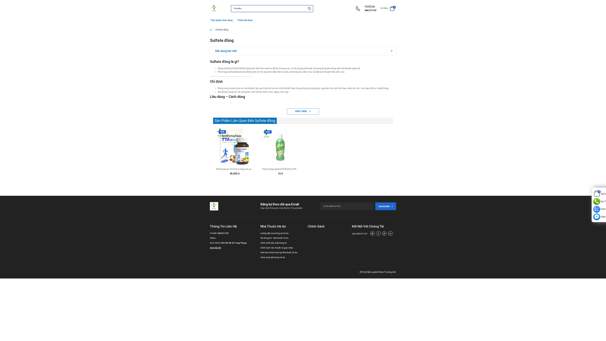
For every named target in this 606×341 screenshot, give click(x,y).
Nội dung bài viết (226, 51)
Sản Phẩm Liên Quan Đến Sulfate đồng (245, 121)
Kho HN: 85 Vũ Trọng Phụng (234, 243)
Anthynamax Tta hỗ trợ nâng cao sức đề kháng (239, 169)
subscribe (384, 206)
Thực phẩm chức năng (221, 20)
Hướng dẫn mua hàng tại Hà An (274, 233)
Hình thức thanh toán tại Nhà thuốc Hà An (278, 252)
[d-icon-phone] (359, 8)
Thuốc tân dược (245, 20)
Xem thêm (301, 111)
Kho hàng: (215, 243)
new (222, 132)
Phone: (213, 233)
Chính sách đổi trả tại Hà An (272, 257)
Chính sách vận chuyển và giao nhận (276, 248)
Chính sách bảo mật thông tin (273, 243)
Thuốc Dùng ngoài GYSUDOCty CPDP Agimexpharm (287, 169)
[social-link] (372, 233)
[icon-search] (309, 8)
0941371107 (370, 10)
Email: (213, 238)
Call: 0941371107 (359, 234)
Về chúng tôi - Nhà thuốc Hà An (274, 238)
